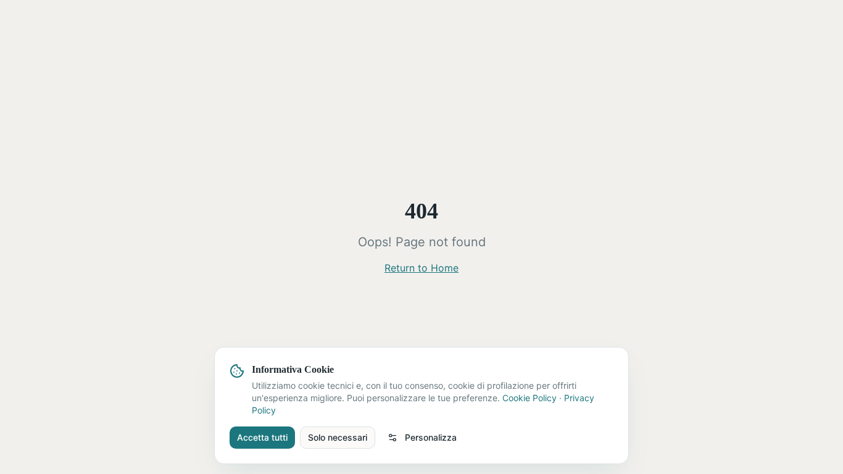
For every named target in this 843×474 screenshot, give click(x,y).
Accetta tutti (262, 437)
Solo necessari (337, 437)
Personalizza (431, 437)
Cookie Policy (529, 398)
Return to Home (421, 268)
